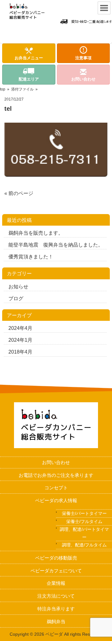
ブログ (15, 298)
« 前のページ (18, 193)
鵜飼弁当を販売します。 (35, 233)
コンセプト (56, 487)
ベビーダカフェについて (56, 570)
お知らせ (18, 286)
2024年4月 (20, 328)
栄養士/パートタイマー (84, 513)
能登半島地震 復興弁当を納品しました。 (55, 244)
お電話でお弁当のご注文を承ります (56, 475)
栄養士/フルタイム (84, 521)
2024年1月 (20, 340)
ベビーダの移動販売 (56, 557)
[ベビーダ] (28, 21)
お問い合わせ (56, 462)
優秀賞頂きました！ (30, 256)
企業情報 (56, 583)
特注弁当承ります (56, 608)
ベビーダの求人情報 (56, 500)
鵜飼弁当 (56, 621)
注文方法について (56, 596)
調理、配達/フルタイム (84, 544)
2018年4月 (20, 352)
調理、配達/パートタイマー (84, 533)
